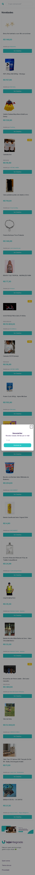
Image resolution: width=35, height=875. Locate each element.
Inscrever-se (17, 445)
